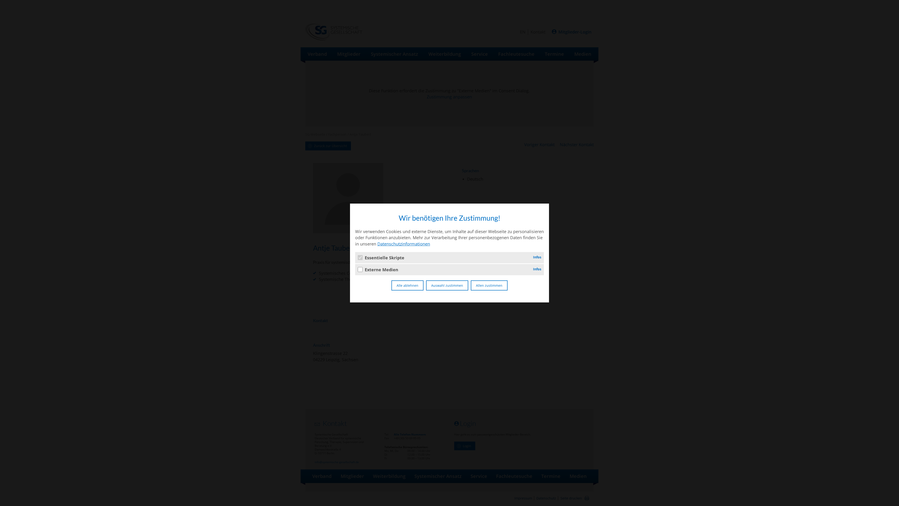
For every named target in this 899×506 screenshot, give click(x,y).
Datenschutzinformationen (403, 244)
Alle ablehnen (407, 285)
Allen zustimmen (489, 285)
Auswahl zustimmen (447, 285)
